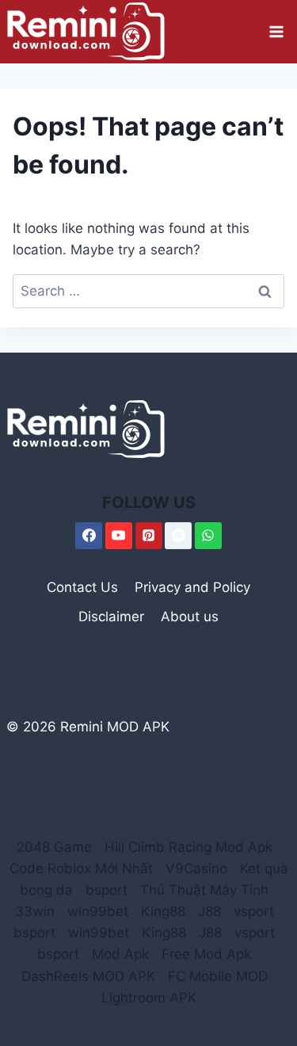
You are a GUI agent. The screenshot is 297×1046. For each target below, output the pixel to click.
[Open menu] (276, 31)
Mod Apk (120, 954)
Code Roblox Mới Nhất (81, 868)
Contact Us (82, 587)
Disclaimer (111, 616)
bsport (107, 890)
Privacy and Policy (192, 587)
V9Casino (196, 868)
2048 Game (54, 847)
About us (190, 616)
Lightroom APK (148, 998)
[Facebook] (88, 535)
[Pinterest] (148, 535)
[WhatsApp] (208, 535)
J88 (209, 911)
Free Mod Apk (206, 954)
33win (35, 911)
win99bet (97, 911)
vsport (254, 911)
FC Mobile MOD (218, 976)
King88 (163, 911)
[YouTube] (118, 535)
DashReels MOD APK (88, 976)
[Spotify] (178, 535)
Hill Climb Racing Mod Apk (188, 847)
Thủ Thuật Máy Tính (204, 890)
